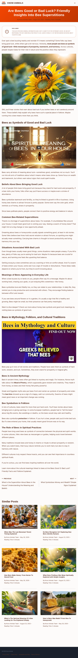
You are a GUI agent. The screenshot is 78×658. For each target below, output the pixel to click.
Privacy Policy (5, 654)
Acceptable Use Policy (24, 654)
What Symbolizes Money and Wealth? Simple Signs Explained (58, 482)
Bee (39, 7)
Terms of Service (35, 654)
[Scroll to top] (74, 645)
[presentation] (19, 517)
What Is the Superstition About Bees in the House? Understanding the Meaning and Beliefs (18, 483)
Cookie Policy (14, 654)
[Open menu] (74, 3)
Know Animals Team (25, 19)
